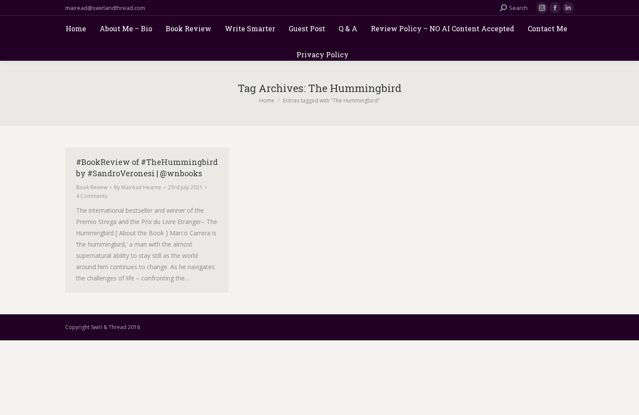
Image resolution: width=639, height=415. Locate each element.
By (137, 187)
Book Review (91, 187)
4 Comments (91, 196)
